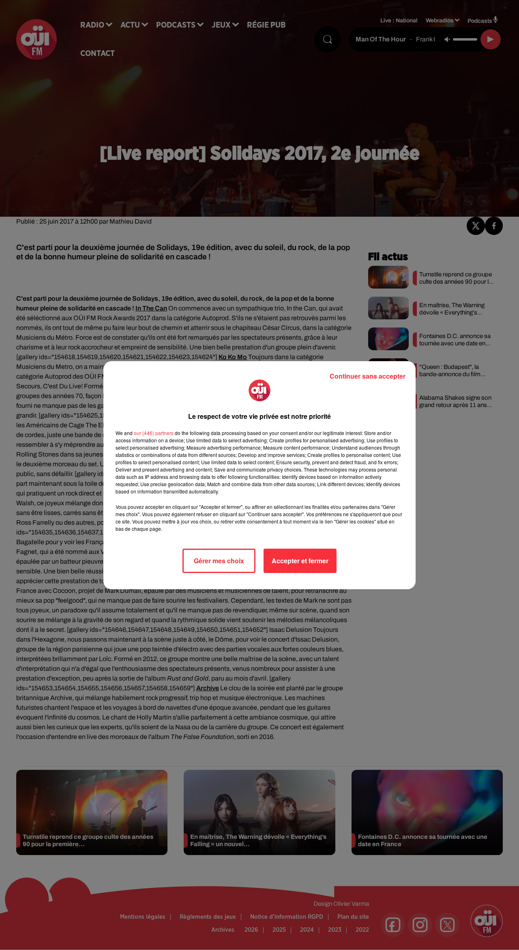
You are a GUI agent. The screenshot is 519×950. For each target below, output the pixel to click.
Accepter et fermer (300, 560)
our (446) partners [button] (154, 432)
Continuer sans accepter (367, 376)
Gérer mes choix (219, 560)
